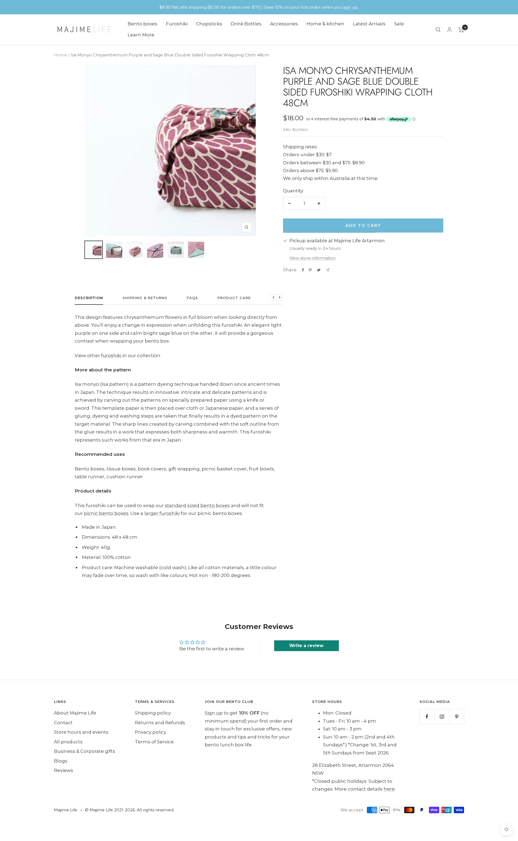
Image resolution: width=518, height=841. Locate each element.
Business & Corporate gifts (84, 751)
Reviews (63, 770)
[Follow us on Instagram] (441, 716)
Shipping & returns (144, 298)
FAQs (192, 298)
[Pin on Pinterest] (310, 270)
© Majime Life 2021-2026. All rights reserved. (129, 809)
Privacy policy (150, 732)
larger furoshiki (162, 513)
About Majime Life (75, 713)
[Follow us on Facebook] (427, 716)
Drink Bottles (246, 23)
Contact (63, 722)
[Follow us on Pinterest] (456, 716)
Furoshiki (177, 23)
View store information (312, 258)
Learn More (141, 35)
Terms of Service (154, 741)
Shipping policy (153, 713)
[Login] (449, 29)
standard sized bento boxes (197, 505)
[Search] (438, 29)
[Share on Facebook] (303, 270)
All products (68, 741)
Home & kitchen (325, 23)
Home (60, 54)
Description (89, 298)
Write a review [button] (306, 645)
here (389, 789)
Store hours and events (81, 732)
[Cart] (461, 29)
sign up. (351, 7)
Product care (234, 298)
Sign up (214, 713)
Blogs (60, 761)
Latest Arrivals (369, 23)
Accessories (284, 23)
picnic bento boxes (106, 513)
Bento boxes (142, 23)
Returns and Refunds (160, 722)
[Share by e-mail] (327, 270)
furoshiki (111, 355)
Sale (399, 23)
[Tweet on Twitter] (318, 270)
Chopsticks (209, 23)
